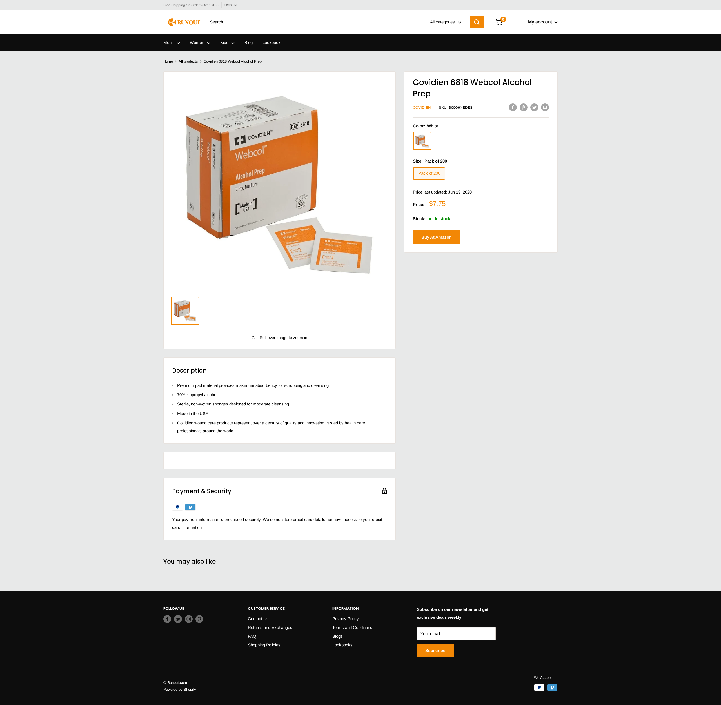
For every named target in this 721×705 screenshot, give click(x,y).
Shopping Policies (264, 644)
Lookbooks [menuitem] (272, 42)
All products (188, 61)
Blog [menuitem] (248, 42)
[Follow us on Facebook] (167, 619)
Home (168, 61)
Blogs (337, 636)
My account (540, 22)
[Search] (477, 22)
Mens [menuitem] (168, 42)
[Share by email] (545, 107)
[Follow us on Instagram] (189, 619)
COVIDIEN (422, 107)
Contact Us (258, 618)
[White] (422, 141)
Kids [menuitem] (224, 42)
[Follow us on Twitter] (178, 619)
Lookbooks (342, 644)
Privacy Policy (345, 618)
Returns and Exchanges (270, 627)
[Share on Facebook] (513, 107)
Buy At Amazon (436, 237)
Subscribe (435, 650)
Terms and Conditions (352, 627)
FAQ (252, 636)
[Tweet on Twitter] (534, 107)
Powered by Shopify (179, 689)
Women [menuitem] (197, 42)
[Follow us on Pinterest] (199, 619)
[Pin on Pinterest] (524, 107)
